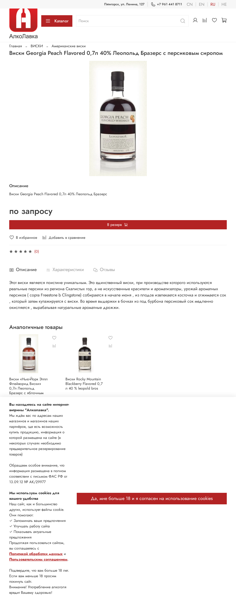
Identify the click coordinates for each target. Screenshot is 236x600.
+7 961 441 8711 (169, 4)
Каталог (61, 21)
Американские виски (69, 46)
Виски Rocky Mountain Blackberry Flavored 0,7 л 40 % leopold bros (84, 383)
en (201, 4)
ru (212, 4)
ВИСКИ (37, 46)
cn (190, 4)
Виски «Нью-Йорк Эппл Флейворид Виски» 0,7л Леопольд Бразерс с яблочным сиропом (28, 388)
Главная (15, 46)
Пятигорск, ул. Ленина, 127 (124, 4)
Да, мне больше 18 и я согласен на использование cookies (152, 498)
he (224, 4)
